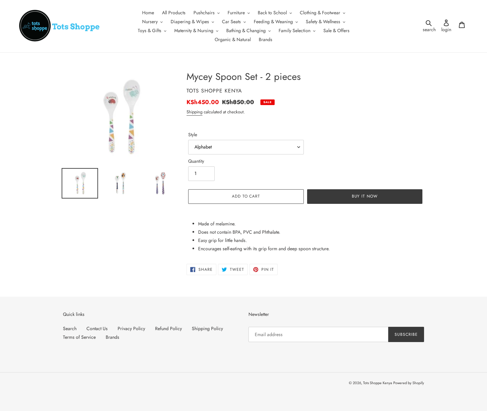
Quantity (196, 161)
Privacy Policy (131, 328)
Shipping (194, 112)
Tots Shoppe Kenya (377, 382)
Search (70, 328)
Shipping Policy (207, 328)
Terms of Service (79, 337)
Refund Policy (168, 328)
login (448, 26)
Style (192, 134)
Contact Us (97, 328)
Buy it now (365, 196)
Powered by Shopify (408, 382)
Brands (112, 337)
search (430, 26)
